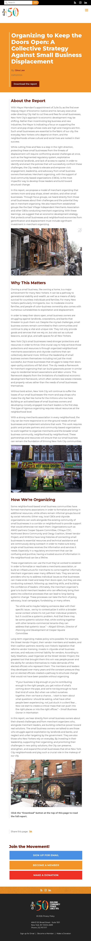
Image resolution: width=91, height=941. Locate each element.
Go (35, 2)
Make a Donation (45, 875)
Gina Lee (20, 70)
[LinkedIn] (85, 2)
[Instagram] (80, 2)
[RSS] (75, 2)
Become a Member (46, 865)
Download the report (25, 84)
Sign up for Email (46, 855)
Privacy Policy (49, 916)
